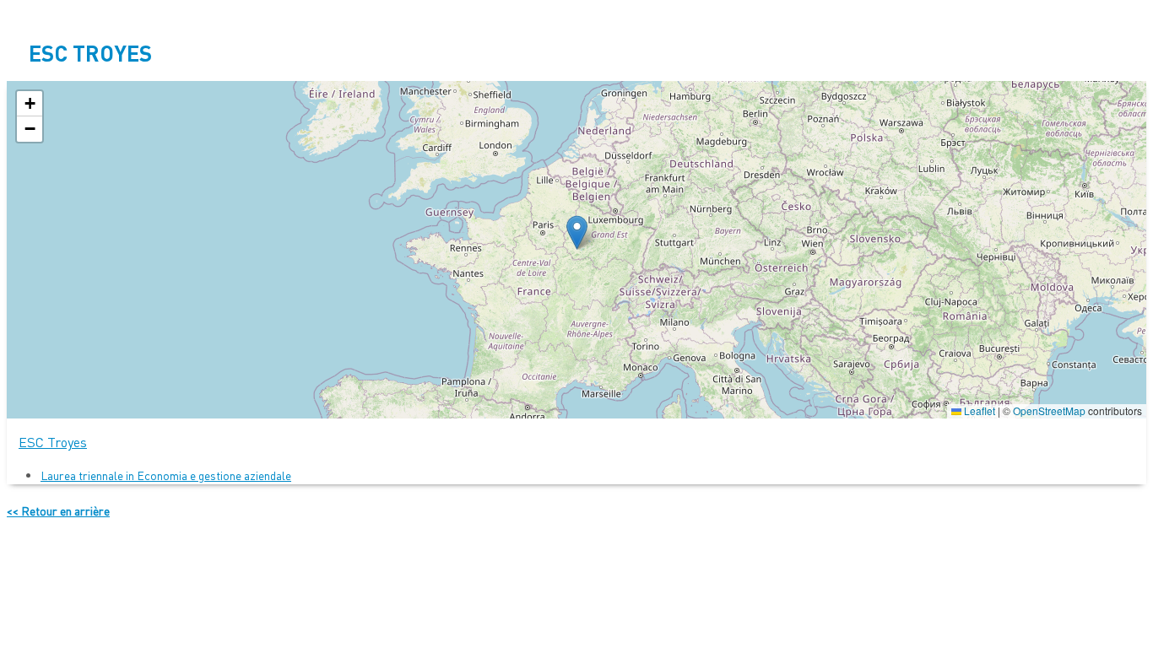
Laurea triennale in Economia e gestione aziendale (166, 475)
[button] (576, 232)
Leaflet (978, 410)
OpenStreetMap (1049, 410)
